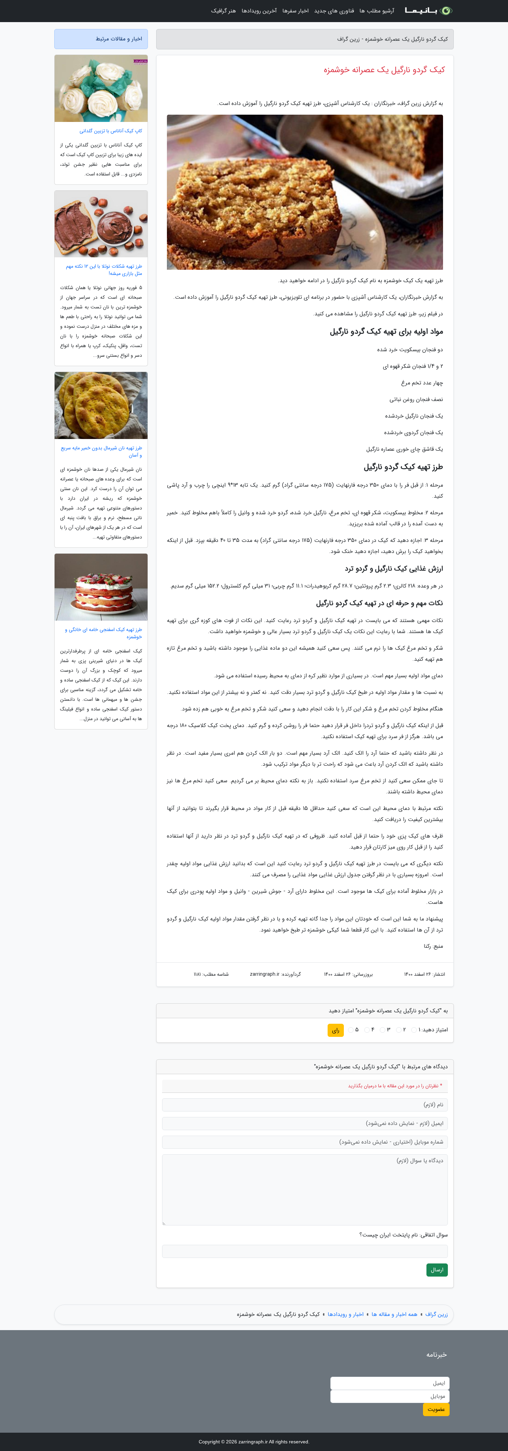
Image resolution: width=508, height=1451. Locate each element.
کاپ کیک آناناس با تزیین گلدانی (110, 131)
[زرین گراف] (428, 11)
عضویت (436, 1409)
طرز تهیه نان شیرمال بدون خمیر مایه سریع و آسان (101, 452)
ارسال (437, 1270)
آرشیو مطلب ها (376, 11)
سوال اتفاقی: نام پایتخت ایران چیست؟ (403, 1235)
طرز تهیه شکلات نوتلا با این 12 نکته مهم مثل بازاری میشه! (104, 270)
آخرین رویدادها (259, 11)
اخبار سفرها (295, 11)
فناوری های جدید (334, 11)
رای (335, 1030)
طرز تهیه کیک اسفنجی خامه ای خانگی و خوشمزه (103, 633)
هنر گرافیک (223, 11)
